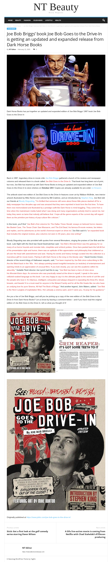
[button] (104, 20)
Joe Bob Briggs (52, 178)
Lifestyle (48, 20)
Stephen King (87, 198)
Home (10, 20)
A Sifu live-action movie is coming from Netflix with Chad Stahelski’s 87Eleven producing (85, 534)
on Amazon (96, 188)
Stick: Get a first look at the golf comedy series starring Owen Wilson (27, 533)
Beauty (18, 20)
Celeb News (37, 20)
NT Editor (12, 49)
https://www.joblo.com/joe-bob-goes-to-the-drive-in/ (48, 517)
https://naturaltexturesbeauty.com (33, 552)
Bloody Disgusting (26, 201)
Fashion (27, 20)
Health (58, 20)
